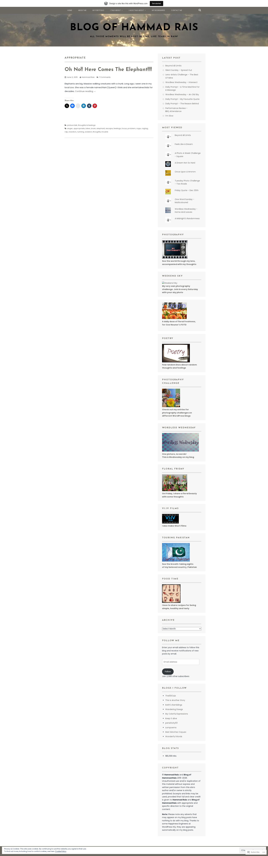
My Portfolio (98, 10)
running (80, 131)
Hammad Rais (88, 77)
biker (88, 128)
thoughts (97, 131)
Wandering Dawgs (174, 709)
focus (124, 128)
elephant (101, 128)
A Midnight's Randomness (187, 218)
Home (69, 10)
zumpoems (170, 727)
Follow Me (171, 640)
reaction (72, 131)
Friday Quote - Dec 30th (186, 190)
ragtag (145, 128)
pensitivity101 (171, 722)
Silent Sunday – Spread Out (178, 70)
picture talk (72, 125)
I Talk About (115, 10)
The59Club (170, 695)
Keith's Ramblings (173, 704)
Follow (168, 671)
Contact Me (176, 10)
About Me (82, 10)
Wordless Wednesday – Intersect (181, 82)
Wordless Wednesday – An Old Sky (182, 94)
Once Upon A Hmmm (185, 171)
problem (132, 128)
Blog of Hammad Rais (134, 28)
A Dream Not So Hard (185, 162)
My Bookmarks (158, 10)
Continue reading (85, 91)
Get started (156, 3)
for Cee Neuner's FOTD (174, 324)
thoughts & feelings (86, 125)
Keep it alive (171, 718)
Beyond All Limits (173, 65)
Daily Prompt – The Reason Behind (182, 103)
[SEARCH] (200, 10)
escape (109, 128)
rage (138, 128)
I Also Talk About (136, 10)
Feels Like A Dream (184, 144)
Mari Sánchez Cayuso (175, 732)
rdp (66, 131)
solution (88, 131)
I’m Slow (169, 115)
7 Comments (105, 77)
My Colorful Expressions (176, 713)
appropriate (79, 128)
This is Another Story (175, 700)
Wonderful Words (173, 736)
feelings (117, 128)
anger (70, 128)
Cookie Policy (60, 851)
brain (93, 128)
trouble (105, 131)
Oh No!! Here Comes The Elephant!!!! (108, 69)
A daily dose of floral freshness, (179, 321)
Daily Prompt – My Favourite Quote (182, 99)
